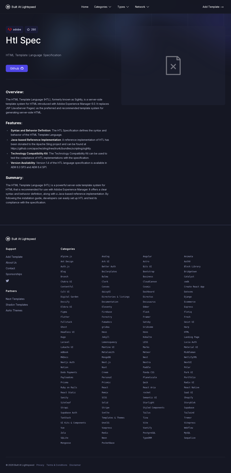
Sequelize (189, 438)
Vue (62, 428)
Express (188, 307)
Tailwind (189, 412)
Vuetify (147, 428)
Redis (105, 433)
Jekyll (105, 337)
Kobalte (147, 337)
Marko (146, 347)
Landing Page (191, 337)
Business (148, 276)
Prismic (106, 382)
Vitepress (189, 423)
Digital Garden (69, 297)
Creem (105, 372)
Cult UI (65, 291)
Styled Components (153, 407)
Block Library (192, 266)
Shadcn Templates (17, 304)
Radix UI (189, 382)
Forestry (107, 317)
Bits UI (147, 266)
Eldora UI (66, 307)
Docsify (65, 302)
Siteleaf (66, 402)
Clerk (105, 281)
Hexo (104, 332)
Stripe (105, 407)
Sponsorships (14, 274)
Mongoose (66, 443)
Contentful (67, 286)
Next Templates (15, 298)
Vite (145, 423)
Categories (100, 6)
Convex (105, 286)
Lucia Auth (190, 342)
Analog (105, 256)
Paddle (147, 367)
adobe (17, 29)
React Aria (149, 387)
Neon (104, 438)
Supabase (189, 407)
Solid (105, 402)
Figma (64, 312)
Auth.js (65, 266)
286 (33, 29)
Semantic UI (150, 397)
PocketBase (108, 443)
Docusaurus (149, 302)
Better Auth (109, 266)
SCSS (104, 397)
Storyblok (189, 402)
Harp (186, 327)
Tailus (147, 412)
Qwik (145, 382)
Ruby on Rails (69, 387)
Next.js (106, 362)
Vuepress (107, 428)
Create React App (194, 286)
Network (140, 6)
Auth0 (187, 261)
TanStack (66, 417)
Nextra (147, 362)
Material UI (191, 347)
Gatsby (147, 322)
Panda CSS (148, 372)
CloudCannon (150, 281)
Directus (148, 297)
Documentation (110, 302)
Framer (147, 317)
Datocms (188, 291)
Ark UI (105, 261)
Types (121, 6)
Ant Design (67, 261)
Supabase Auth (69, 412)
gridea (105, 327)
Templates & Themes (113, 417)
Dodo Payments (69, 372)
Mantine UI (108, 347)
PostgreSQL (149, 433)
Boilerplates (109, 271)
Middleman (189, 352)
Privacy (40, 465)
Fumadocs (107, 322)
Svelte (105, 412)
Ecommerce (189, 302)
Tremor (188, 417)
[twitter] (18, 280)
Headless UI (68, 332)
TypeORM (147, 438)
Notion (64, 367)
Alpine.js (66, 256)
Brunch (64, 276)
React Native (191, 387)
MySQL (187, 433)
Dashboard (148, 291)
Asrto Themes (14, 310)
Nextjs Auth (68, 362)
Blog (63, 271)
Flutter (65, 317)
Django (188, 297)
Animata (188, 256)
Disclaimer (75, 465)
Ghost (64, 327)
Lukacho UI (67, 347)
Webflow (188, 428)
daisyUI (106, 291)
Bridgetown (190, 271)
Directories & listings (116, 297)
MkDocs (64, 357)
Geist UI (189, 322)
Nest (145, 357)
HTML (186, 332)
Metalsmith (108, 352)
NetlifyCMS (190, 357)
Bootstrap (148, 271)
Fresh (187, 317)
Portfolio (189, 377)
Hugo (63, 337)
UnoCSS (105, 423)
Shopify (188, 397)
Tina (145, 417)
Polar (187, 367)
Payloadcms (67, 377)
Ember (146, 307)
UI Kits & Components (73, 423)
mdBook (64, 352)
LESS (145, 342)
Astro (146, 261)
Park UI (188, 372)
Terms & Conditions (56, 465)
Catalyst (189, 276)
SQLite (64, 438)
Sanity (64, 397)
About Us (11, 262)
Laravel (65, 342)
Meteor (147, 352)
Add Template (14, 256)
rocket (147, 392)
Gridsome (148, 327)
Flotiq (188, 312)
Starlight (148, 402)
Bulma (105, 276)
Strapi (64, 407)
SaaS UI (188, 392)
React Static (68, 392)
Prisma (64, 382)
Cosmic (147, 286)
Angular (147, 256)
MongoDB (106, 357)
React (105, 387)
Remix (105, 392)
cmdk (186, 281)
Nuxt (104, 367)
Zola (63, 433)
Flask (146, 312)
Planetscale (150, 377)
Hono (145, 332)
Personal (107, 377)
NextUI (188, 362)
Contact (10, 268)
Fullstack (66, 322)
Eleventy (107, 307)
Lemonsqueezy (109, 342)
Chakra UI (66, 281)
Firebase (107, 312)
